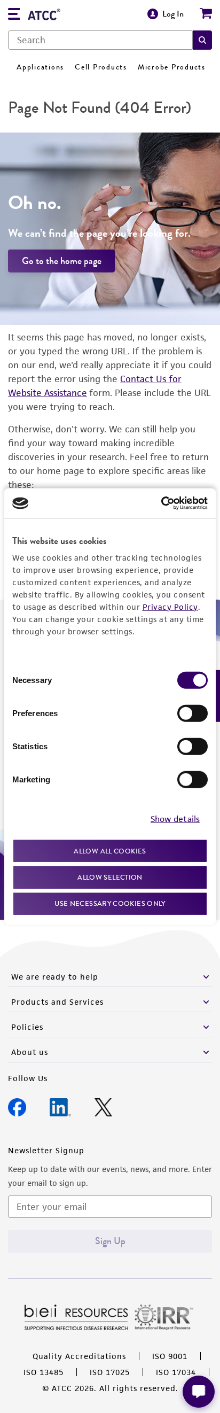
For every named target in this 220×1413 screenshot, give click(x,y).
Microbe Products (172, 67)
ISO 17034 (176, 1372)
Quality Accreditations (79, 1356)
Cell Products (101, 67)
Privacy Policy (170, 606)
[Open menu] (14, 15)
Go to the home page (61, 261)
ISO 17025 (110, 1372)
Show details (175, 819)
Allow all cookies (110, 850)
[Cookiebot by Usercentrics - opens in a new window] (161, 503)
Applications (40, 67)
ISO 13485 (43, 1372)
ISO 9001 (169, 1356)
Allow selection (110, 877)
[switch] (192, 712)
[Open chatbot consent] (199, 1392)
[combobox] (100, 40)
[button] (202, 40)
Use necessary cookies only (110, 903)
